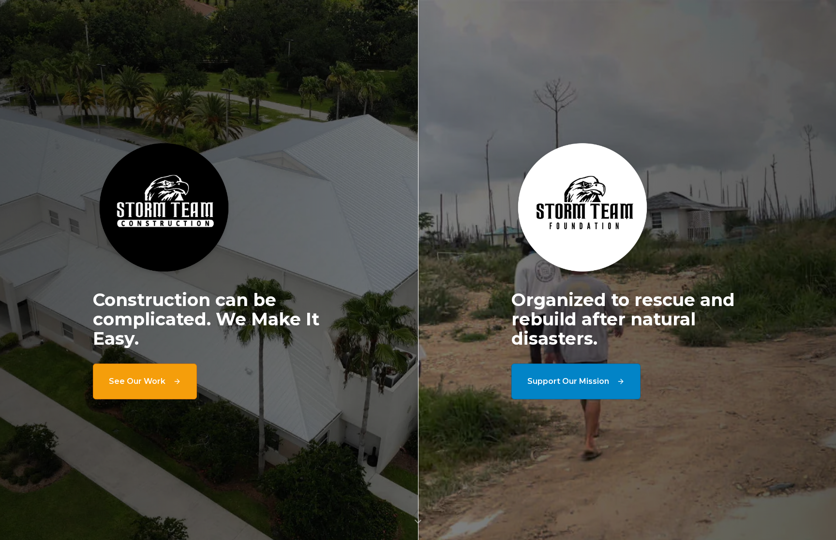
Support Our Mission (568, 381)
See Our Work (137, 381)
